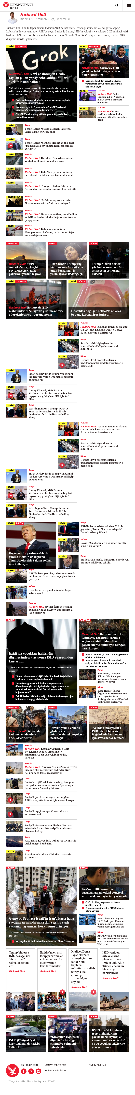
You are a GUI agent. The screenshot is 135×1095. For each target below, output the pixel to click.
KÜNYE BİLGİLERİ (55, 1065)
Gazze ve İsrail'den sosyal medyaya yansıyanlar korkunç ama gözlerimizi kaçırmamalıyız (103, 84)
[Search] (117, 5)
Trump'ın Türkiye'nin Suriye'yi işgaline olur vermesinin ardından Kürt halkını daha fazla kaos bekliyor (51, 770)
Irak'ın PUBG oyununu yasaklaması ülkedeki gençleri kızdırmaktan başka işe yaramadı (104, 893)
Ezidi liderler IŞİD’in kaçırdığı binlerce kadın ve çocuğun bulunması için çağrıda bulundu (44, 698)
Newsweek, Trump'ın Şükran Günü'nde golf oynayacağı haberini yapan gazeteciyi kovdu (111, 678)
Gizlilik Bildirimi (97, 1065)
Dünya (27, 125)
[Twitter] (31, 1071)
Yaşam (31, 570)
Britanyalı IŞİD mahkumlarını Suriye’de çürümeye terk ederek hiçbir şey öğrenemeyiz (36, 311)
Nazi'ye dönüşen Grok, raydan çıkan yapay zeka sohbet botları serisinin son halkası (38, 78)
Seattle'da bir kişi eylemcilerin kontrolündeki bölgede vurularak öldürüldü (100, 346)
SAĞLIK (84, 539)
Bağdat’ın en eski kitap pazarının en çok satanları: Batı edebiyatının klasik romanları (52, 959)
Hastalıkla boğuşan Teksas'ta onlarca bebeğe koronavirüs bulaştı (96, 313)
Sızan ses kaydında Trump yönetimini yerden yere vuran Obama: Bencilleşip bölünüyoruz (51, 377)
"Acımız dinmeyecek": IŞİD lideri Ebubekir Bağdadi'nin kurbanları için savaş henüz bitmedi (43, 678)
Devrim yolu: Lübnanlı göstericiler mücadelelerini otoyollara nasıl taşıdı (67, 733)
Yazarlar (21, 47)
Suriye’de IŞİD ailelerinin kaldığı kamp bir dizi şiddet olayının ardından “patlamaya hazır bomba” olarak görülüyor (50, 785)
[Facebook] (24, 1071)
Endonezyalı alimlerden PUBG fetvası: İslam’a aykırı (104, 909)
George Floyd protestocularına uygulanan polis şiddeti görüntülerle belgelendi (102, 363)
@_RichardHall (60, 19)
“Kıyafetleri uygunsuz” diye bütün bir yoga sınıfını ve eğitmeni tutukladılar (65, 1042)
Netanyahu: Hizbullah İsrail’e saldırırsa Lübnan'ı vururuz (44, 942)
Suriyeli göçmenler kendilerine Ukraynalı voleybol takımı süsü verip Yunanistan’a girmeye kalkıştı (49, 829)
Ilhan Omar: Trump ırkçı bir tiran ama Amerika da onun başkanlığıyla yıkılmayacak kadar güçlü (66, 269)
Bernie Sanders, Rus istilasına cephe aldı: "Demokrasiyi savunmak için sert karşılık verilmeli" (49, 146)
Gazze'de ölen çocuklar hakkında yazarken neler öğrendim (101, 72)
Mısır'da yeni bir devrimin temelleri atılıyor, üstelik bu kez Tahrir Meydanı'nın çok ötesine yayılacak (106, 663)
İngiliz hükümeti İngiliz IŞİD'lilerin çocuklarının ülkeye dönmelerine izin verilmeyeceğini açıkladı (110, 922)
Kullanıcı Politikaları (55, 1070)
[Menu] (128, 5)
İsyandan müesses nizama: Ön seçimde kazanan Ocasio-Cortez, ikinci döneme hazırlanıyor (104, 330)
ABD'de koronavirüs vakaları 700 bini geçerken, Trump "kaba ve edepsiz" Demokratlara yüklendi (102, 529)
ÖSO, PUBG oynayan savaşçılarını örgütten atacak (102, 904)
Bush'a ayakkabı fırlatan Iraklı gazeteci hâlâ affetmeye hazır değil (112, 116)
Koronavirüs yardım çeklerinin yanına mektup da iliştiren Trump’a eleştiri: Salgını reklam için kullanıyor (30, 559)
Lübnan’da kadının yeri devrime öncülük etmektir (24, 735)
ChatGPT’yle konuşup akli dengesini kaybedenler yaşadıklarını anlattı (41, 116)
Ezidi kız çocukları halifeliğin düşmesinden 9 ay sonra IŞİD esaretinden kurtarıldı (41, 657)
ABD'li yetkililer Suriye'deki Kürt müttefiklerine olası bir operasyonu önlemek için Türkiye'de (112, 940)
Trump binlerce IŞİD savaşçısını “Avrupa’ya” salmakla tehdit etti (19, 959)
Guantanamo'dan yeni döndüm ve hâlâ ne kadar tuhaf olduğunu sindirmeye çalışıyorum (51, 217)
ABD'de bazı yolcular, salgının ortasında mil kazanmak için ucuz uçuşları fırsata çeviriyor (52, 577)
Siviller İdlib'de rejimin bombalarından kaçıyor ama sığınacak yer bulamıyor (51, 610)
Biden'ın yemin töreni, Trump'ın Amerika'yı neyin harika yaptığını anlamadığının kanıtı (50, 232)
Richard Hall (17, 971)
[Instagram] (38, 1071)
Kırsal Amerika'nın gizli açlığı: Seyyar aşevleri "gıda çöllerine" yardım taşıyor (25, 269)
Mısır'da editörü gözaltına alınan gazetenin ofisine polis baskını (106, 656)
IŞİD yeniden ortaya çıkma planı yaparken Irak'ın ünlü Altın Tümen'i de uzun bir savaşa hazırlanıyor (113, 962)
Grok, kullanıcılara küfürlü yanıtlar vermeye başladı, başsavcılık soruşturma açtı (42, 102)
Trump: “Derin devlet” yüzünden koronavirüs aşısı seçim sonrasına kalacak (107, 269)
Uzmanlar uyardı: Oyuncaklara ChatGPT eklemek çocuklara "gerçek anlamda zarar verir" (41, 109)
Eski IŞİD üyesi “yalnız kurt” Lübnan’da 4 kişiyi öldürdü (24, 1044)
